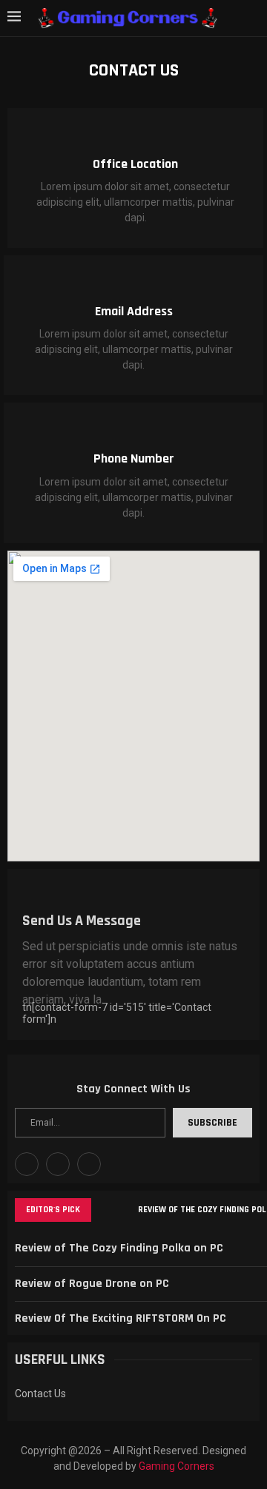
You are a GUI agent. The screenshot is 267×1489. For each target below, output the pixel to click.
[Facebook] (27, 1164)
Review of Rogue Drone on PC (92, 1283)
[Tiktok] (89, 1164)
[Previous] (105, 1210)
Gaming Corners (176, 1466)
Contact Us (40, 1393)
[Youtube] (58, 1164)
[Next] (124, 1210)
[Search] (252, 18)
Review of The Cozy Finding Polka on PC (119, 1248)
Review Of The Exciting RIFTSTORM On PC (120, 1318)
